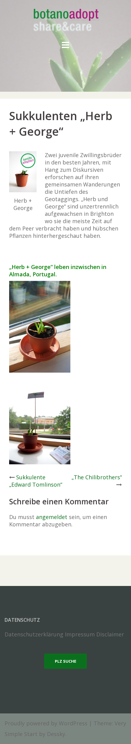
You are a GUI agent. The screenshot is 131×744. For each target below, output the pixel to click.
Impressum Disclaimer (94, 634)
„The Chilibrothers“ (97, 477)
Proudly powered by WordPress (46, 723)
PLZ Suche (65, 661)
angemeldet (51, 517)
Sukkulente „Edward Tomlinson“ (35, 480)
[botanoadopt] (66, 20)
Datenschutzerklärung (34, 634)
